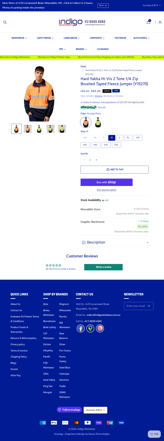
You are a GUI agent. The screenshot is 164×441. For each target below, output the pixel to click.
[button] (19, 38)
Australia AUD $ (150, 5)
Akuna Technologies (99, 434)
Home (83, 66)
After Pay (15, 375)
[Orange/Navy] (86, 122)
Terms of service (19, 351)
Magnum (64, 304)
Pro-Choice (65, 351)
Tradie (62, 386)
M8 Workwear (64, 325)
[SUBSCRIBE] (148, 306)
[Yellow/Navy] (98, 122)
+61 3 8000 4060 (93, 321)
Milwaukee (65, 310)
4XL (96, 145)
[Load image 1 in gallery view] (16, 129)
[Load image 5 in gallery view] (62, 129)
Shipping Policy (19, 357)
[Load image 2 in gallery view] (28, 129)
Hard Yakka (49, 380)
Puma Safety (62, 359)
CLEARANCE (103, 49)
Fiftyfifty (48, 351)
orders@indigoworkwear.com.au (103, 315)
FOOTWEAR (120, 38)
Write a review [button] (103, 267)
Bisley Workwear (48, 312)
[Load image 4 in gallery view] (50, 129)
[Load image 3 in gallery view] (39, 129)
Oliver (62, 344)
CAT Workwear (48, 336)
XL (128, 138)
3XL (85, 145)
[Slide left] (11, 128)
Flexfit (46, 357)
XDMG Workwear (64, 394)
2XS (86, 137)
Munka (63, 316)
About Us (15, 304)
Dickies (47, 344)
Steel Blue (64, 367)
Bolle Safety (49, 327)
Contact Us (16, 310)
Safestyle (64, 374)
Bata (45, 304)
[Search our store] (5, 22)
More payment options (106, 190)
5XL (106, 145)
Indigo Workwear (86, 429)
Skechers (64, 380)
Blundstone (49, 321)
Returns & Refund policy (23, 338)
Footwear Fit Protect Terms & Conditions (25, 319)
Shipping (98, 96)
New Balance (63, 336)
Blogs (13, 363)
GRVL (46, 374)
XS (96, 137)
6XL (117, 145)
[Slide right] (66, 128)
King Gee (48, 386)
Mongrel (47, 392)
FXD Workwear (48, 365)
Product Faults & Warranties (19, 329)
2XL (138, 138)
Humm (14, 369)
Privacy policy (18, 344)
